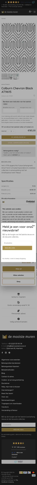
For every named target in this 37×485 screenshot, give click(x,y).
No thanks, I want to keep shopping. (14, 258)
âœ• (33, 226)
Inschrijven (10, 248)
